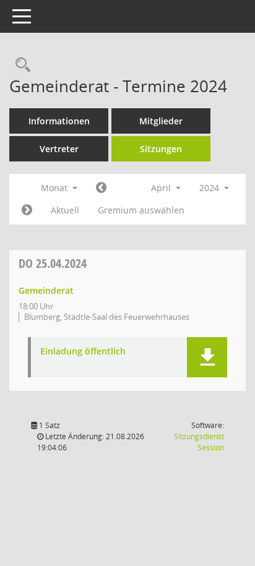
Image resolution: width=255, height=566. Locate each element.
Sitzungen (161, 149)
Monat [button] (55, 188)
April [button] (162, 188)
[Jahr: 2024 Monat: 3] (101, 188)
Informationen (59, 121)
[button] (207, 357)
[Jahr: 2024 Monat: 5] (26, 210)
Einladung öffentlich (83, 351)
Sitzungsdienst (199, 442)
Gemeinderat (46, 290)
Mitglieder (161, 121)
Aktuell (65, 210)
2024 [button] (210, 188)
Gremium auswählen (141, 210)
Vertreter (59, 149)
